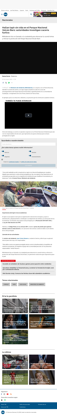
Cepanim (22, 10)
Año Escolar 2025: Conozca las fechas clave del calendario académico (26, 273)
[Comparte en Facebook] (3, 82)
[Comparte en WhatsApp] (8, 82)
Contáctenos (23, 407)
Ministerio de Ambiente (37, 284)
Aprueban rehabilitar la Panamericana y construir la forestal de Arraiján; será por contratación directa (28, 268)
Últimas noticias (5, 10)
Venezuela (43, 10)
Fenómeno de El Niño (35, 10)
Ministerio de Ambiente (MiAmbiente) (22, 87)
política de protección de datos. (29, 161)
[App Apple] (2, 400)
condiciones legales (14, 161)
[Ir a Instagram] (5, 394)
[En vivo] (44, 13)
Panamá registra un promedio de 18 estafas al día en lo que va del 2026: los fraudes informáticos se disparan (15, 324)
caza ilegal (23, 284)
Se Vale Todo (47, 15)
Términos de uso (42, 404)
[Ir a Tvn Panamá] (16, 14)
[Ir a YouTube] (8, 394)
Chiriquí (6, 284)
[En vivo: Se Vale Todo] (38, 14)
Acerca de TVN (4, 407)
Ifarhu (26, 10)
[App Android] (5, 400)
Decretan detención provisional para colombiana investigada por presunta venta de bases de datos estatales (42, 324)
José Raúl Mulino (14, 10)
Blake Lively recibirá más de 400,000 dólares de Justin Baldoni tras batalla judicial (40, 380)
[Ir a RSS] (11, 394)
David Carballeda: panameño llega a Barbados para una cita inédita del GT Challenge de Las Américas (14, 364)
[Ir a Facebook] (1, 394)
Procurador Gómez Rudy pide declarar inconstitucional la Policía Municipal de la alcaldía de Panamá (41, 308)
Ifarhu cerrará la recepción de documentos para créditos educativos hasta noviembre (14, 309)
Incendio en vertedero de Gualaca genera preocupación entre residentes (27, 264)
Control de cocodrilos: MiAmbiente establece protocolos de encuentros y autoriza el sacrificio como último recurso (15, 339)
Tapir (14, 284)
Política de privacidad (25, 404)
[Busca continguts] (31, 14)
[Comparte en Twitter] (6, 82)
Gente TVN (3, 404)
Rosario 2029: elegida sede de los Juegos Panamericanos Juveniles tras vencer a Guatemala (42, 365)
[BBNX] (3, 412)
